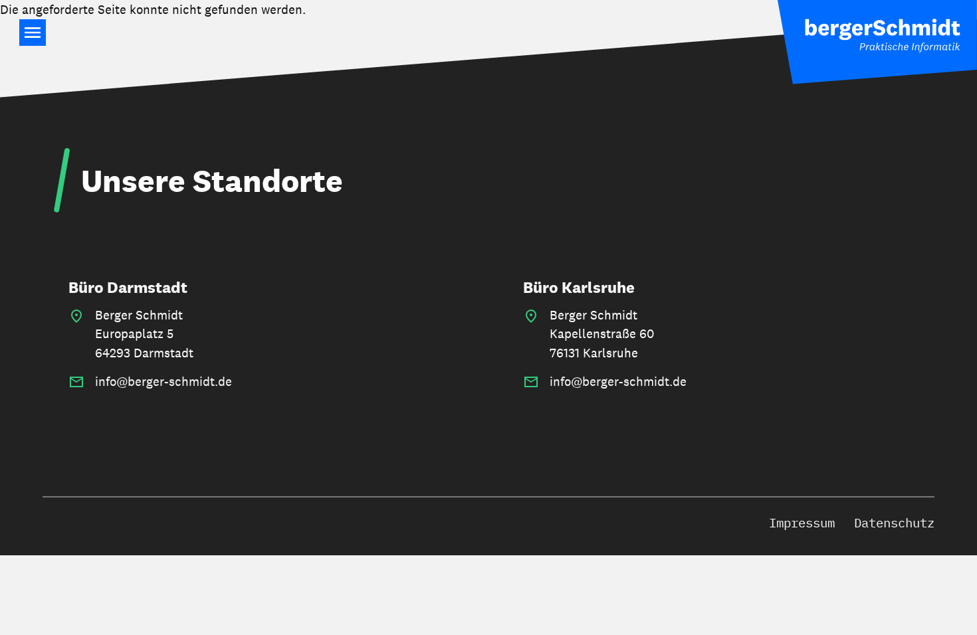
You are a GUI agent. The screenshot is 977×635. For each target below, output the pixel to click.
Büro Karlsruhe (579, 287)
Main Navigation (32, 32)
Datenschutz (894, 522)
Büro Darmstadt (127, 287)
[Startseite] (877, 42)
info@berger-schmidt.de (163, 381)
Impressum (802, 522)
